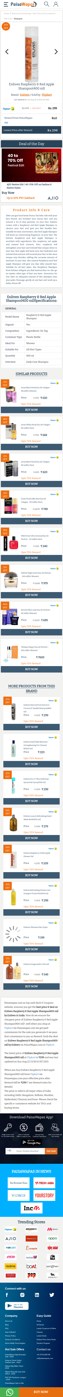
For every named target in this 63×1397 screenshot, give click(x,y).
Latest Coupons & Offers (46, 1328)
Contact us (44, 1349)
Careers (40, 1332)
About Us (8, 1321)
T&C (6, 123)
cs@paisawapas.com (45, 1358)
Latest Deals (41, 1336)
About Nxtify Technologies (15, 1343)
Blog (7, 1325)
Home (39, 1321)
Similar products (31, 374)
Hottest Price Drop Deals (46, 1339)
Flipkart (47, 94)
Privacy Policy (10, 1336)
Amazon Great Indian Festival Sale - (13, 1361)
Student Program (43, 1343)
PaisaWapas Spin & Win (14, 1383)
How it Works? (10, 1332)
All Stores (40, 1325)
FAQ (6, 1328)
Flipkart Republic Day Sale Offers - (15, 1373)
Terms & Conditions (12, 1339)
